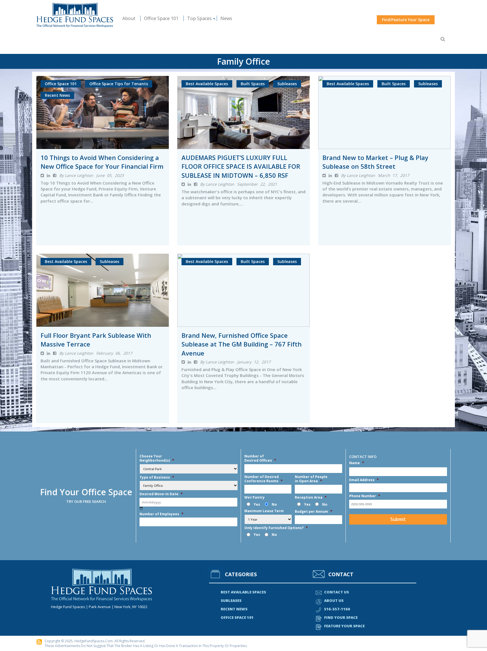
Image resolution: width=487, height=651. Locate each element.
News (226, 18)
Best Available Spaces (243, 592)
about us (334, 600)
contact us (336, 592)
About (128, 18)
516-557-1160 (337, 608)
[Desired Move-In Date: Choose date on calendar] (141, 508)
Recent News (234, 608)
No (274, 504)
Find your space (341, 617)
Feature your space (344, 625)
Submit (398, 519)
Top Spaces (199, 18)
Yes (257, 504)
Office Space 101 (161, 18)
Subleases (231, 600)
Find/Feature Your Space (406, 19)
